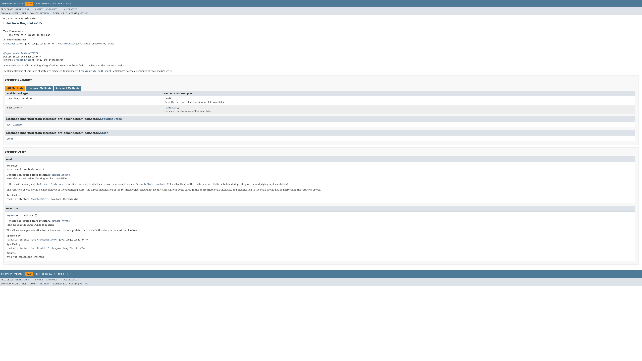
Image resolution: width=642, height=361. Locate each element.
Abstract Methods (67, 88)
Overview (6, 4)
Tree (37, 4)
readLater (171, 107)
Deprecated (49, 4)
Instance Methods (39, 88)
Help (68, 4)
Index (61, 4)
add (9, 124)
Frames (39, 9)
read (167, 98)
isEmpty (18, 124)
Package (18, 4)
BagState (12, 107)
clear (10, 138)
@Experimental (12, 53)
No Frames (51, 9)
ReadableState (65, 43)
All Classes (70, 9)
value (25, 53)
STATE (33, 53)
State (111, 43)
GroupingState (12, 43)
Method (44, 13)
